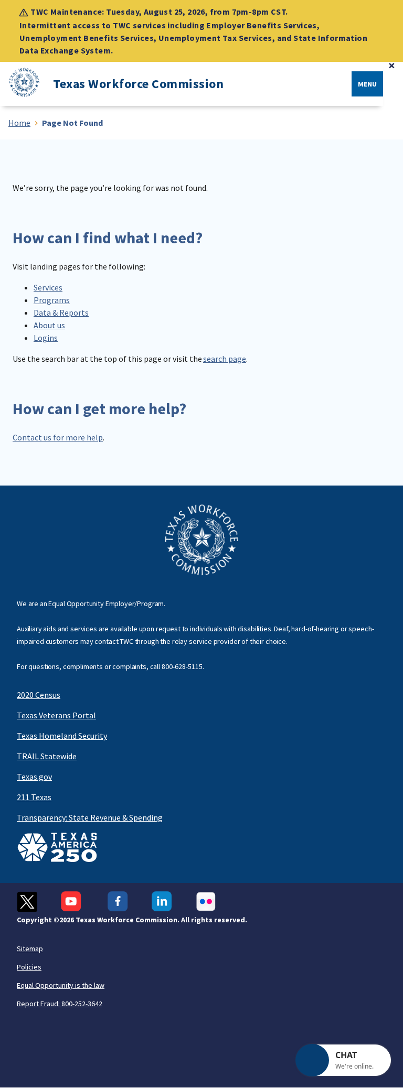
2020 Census (38, 695)
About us (49, 325)
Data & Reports (61, 312)
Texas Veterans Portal (56, 715)
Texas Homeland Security (62, 735)
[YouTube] (72, 901)
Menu (367, 84)
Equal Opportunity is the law (60, 985)
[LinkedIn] (162, 901)
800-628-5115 (182, 666)
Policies (29, 967)
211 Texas (34, 797)
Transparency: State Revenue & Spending (90, 817)
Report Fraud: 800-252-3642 (59, 1003)
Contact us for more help (58, 437)
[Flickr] (206, 901)
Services (48, 287)
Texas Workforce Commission (138, 84)
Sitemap (30, 948)
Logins (46, 337)
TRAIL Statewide (47, 756)
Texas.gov (34, 776)
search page (224, 358)
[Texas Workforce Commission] (20, 84)
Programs (52, 300)
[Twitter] (27, 901)
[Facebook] (118, 901)
